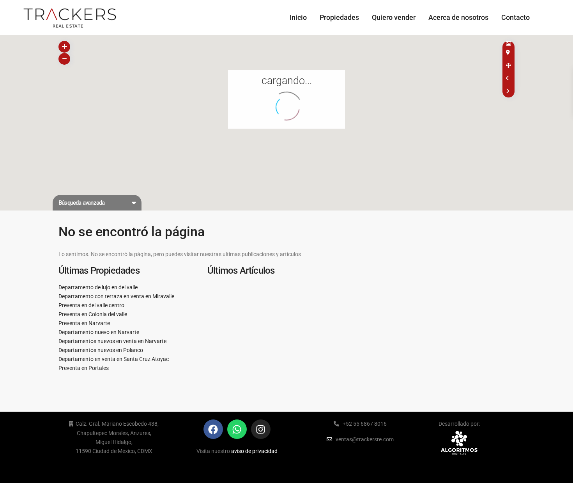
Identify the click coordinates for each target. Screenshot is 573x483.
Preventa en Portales (83, 368)
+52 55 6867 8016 (365, 424)
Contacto (515, 17)
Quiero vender (394, 17)
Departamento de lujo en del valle (98, 287)
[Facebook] (213, 429)
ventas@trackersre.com (365, 439)
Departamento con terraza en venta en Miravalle (116, 296)
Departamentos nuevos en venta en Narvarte (112, 341)
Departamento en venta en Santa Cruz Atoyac (113, 359)
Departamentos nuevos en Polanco (100, 350)
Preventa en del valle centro (91, 305)
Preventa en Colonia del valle (92, 314)
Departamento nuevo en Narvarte (98, 332)
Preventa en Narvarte (84, 323)
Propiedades (339, 17)
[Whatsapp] (237, 429)
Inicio (298, 17)
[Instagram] (261, 429)
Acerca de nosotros (458, 17)
